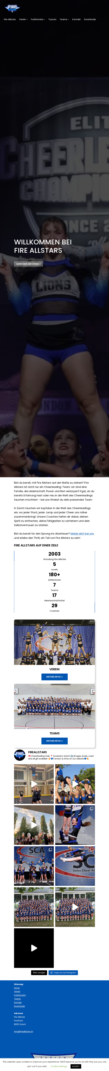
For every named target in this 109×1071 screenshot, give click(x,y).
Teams (17, 998)
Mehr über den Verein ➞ (28, 264)
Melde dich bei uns (82, 533)
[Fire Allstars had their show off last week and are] (34, 948)
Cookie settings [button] (59, 1066)
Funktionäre (20, 995)
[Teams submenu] (68, 19)
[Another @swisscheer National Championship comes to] (34, 907)
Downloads (19, 1006)
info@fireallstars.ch (23, 1031)
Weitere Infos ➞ (54, 676)
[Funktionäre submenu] (44, 19)
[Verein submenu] (27, 19)
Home (17, 988)
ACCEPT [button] (75, 1066)
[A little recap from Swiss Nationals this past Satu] (75, 907)
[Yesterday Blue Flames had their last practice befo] (34, 825)
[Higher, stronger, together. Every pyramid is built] (34, 866)
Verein (17, 991)
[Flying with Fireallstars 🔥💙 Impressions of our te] (75, 866)
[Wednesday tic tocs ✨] (34, 784)
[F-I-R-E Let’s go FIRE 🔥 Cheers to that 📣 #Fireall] (75, 825)
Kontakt (18, 1002)
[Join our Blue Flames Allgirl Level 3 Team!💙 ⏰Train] (75, 784)
